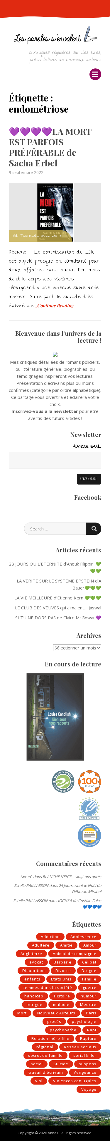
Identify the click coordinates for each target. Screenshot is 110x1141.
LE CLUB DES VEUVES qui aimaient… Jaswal (58, 608)
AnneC (26, 876)
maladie (61, 1004)
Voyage (89, 1089)
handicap (33, 996)
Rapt (92, 1030)
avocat (36, 962)
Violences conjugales (75, 1080)
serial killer (85, 1055)
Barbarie (63, 962)
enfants (32, 979)
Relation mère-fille (50, 1038)
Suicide (60, 1063)
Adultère (41, 945)
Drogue (89, 970)
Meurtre (88, 1004)
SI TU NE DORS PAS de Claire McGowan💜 (58, 618)
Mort (22, 1013)
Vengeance (85, 1072)
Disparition (33, 970)
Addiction (50, 936)
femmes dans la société (47, 987)
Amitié (66, 945)
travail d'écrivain (45, 1072)
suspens (88, 1063)
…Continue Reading (53, 305)
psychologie (84, 1021)
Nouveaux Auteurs (56, 1013)
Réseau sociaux (80, 1046)
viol (39, 1080)
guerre (90, 987)
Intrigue (35, 1004)
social (37, 1063)
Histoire (62, 996)
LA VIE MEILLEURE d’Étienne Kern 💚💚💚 (57, 598)
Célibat (89, 962)
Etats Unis (61, 979)
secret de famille (45, 1055)
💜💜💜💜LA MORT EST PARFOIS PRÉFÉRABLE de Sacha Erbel (50, 147)
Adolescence (83, 936)
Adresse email (87, 446)
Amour (90, 945)
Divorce (63, 970)
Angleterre (31, 953)
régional (44, 1046)
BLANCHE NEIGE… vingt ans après (72, 876)
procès (54, 1021)
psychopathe (63, 1030)
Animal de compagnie (75, 953)
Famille (89, 979)
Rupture (88, 1038)
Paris (91, 1013)
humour (89, 996)
